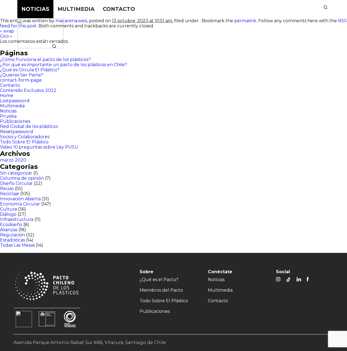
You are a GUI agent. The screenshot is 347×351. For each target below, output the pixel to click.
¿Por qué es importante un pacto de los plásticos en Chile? (63, 64)
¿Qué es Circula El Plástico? (29, 69)
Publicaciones (315, 29)
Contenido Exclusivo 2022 (28, 90)
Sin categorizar (16, 173)
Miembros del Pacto (208, 29)
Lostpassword (15, 100)
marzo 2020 (13, 160)
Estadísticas (12, 240)
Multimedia (76, 9)
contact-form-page (21, 80)
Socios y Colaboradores (24, 136)
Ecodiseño (11, 224)
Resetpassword (16, 131)
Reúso (7, 188)
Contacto (119, 9)
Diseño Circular (16, 183)
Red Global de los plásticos (29, 126)
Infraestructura (16, 219)
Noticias (35, 9)
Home (6, 95)
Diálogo (8, 214)
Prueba (8, 116)
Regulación (12, 234)
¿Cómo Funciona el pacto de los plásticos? (45, 59)
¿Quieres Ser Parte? (21, 75)
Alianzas (8, 229)
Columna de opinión (22, 178)
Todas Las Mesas (17, 245)
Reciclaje (9, 193)
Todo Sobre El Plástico (264, 29)
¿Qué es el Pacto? (159, 29)
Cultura (8, 209)
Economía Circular (20, 204)
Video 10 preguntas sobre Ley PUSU (39, 147)
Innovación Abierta (20, 198)
